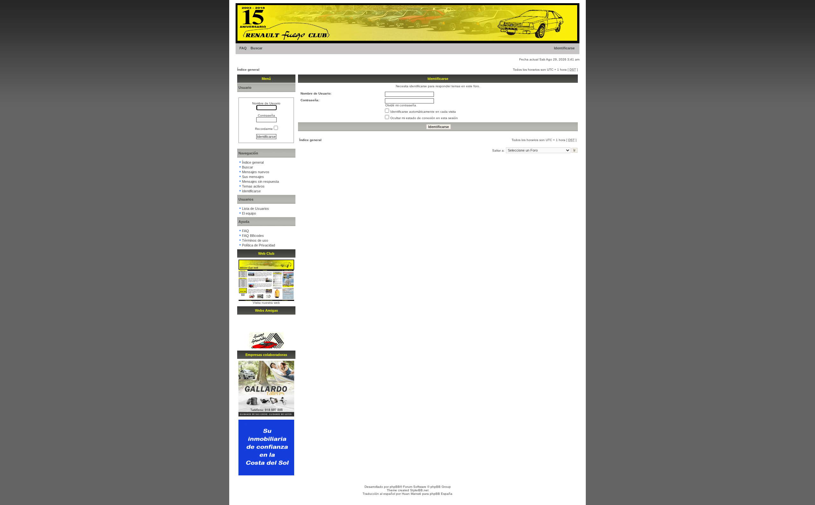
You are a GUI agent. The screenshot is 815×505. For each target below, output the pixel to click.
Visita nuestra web (266, 302)
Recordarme (264, 129)
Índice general (248, 69)
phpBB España (441, 493)
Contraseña (266, 115)
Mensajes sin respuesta (260, 181)
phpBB (395, 486)
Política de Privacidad (258, 245)
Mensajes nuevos (255, 172)
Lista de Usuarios (255, 208)
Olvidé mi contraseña (400, 105)
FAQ (243, 48)
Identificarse (564, 48)
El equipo (249, 213)
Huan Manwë (411, 493)
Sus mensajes (253, 177)
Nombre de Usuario (266, 103)
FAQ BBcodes (253, 236)
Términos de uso (255, 240)
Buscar (256, 48)
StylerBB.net (419, 490)
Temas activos (253, 186)
